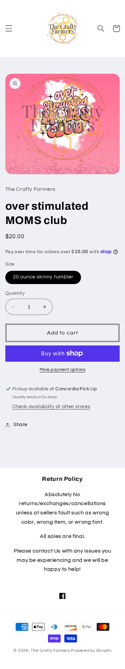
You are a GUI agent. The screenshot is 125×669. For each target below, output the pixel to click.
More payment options (63, 370)
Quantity (15, 293)
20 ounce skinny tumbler (43, 276)
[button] (8, 28)
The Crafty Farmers (50, 650)
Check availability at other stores (51, 406)
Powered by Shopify (91, 650)
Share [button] (20, 424)
